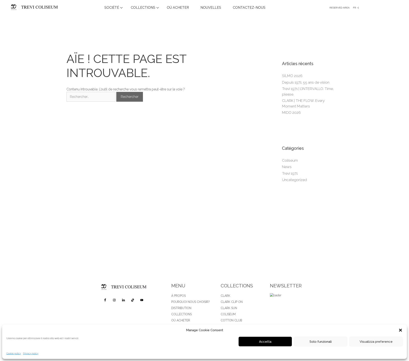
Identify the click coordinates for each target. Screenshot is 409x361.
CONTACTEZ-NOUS (249, 8)
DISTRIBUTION (181, 308)
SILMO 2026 (292, 76)
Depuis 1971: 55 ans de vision (305, 82)
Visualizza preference (376, 342)
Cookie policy (13, 353)
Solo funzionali (321, 342)
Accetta (265, 342)
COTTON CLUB (231, 320)
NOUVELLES (210, 8)
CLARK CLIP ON (232, 302)
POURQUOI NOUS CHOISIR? (190, 302)
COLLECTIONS (143, 8)
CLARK (225, 295)
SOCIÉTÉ (111, 8)
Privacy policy (30, 353)
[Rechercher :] (91, 97)
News (287, 167)
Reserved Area (340, 7)
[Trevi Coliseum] (47, 8)
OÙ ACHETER (178, 8)
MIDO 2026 (291, 112)
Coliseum (290, 160)
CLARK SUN (229, 308)
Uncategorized (294, 180)
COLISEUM (228, 314)
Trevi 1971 (290, 173)
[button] (400, 330)
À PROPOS (178, 295)
